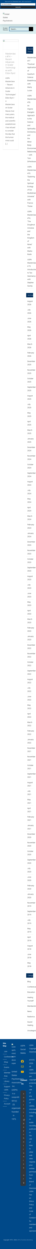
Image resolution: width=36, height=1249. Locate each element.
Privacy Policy (5, 1096)
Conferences (5, 1057)
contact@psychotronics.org (24, 1138)
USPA (18, 1240)
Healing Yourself (29, 999)
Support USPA (5, 1088)
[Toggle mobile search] (29, 15)
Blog (29, 982)
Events (5, 1067)
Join (5, 1051)
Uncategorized (29, 1031)
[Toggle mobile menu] (32, 15)
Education (29, 992)
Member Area (5, 1074)
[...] (6, 144)
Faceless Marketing (27, 1240)
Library (5, 1081)
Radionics (29, 1017)
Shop (5, 1062)
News (29, 1011)
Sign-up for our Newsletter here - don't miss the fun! (18, 1)
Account (5, 1104)
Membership (29, 1006)
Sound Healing (29, 1023)
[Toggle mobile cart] (25, 15)
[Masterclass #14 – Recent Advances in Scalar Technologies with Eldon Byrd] (10, 44)
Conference (29, 987)
